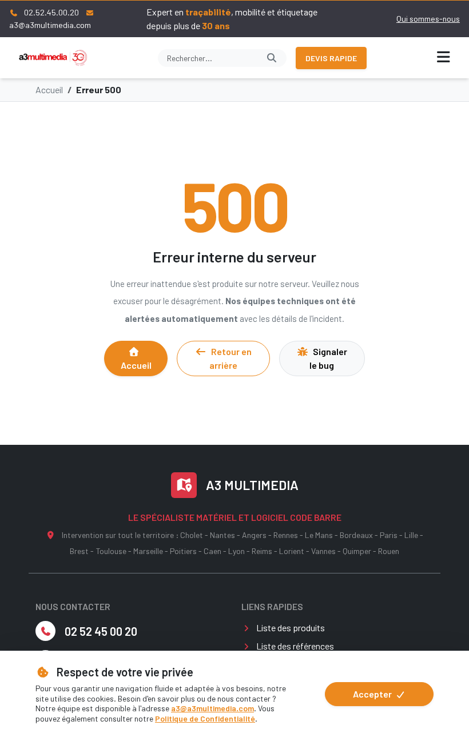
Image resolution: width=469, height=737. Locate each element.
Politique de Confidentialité (205, 718)
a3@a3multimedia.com (212, 708)
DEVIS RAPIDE (331, 58)
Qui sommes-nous (428, 18)
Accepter (373, 693)
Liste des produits (290, 627)
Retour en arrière (230, 358)
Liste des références (295, 645)
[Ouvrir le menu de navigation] (444, 57)
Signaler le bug (328, 358)
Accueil (49, 89)
